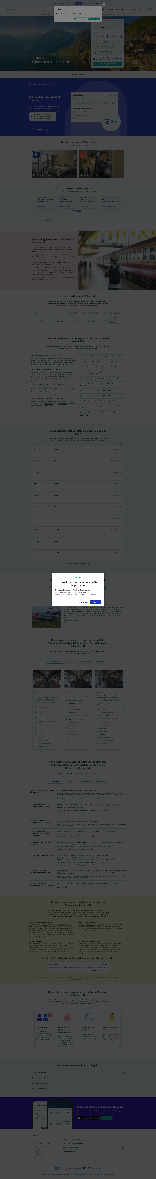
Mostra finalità (83, 602)
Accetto (95, 602)
